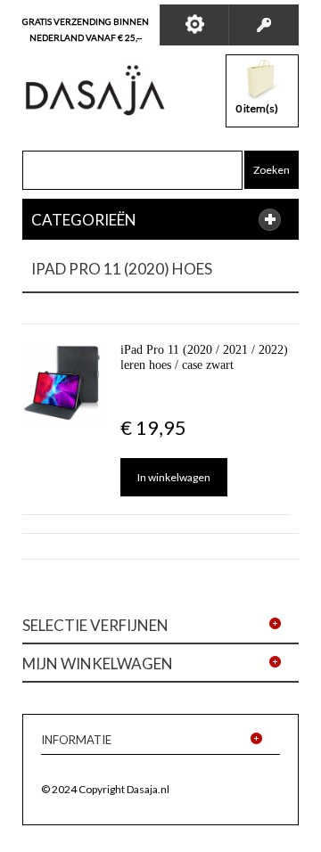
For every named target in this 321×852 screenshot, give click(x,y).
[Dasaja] (95, 90)
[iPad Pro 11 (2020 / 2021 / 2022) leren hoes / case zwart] (62, 382)
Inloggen (263, 24)
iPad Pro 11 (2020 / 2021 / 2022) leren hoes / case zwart (204, 357)
